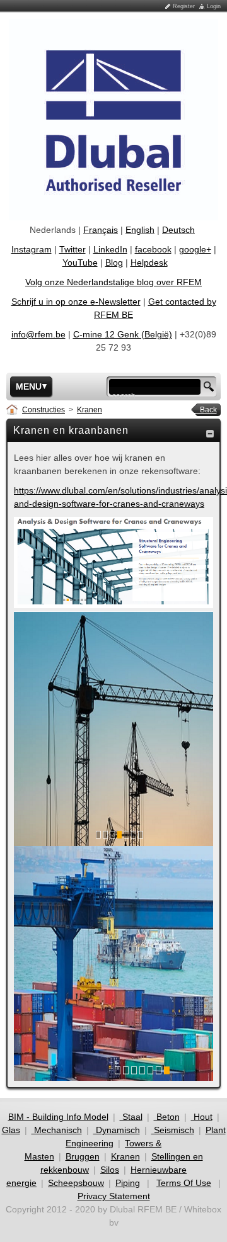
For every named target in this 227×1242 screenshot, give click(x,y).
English (139, 230)
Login (214, 6)
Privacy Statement (114, 1196)
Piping (127, 1183)
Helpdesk (149, 262)
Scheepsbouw (76, 1183)
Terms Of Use (183, 1183)
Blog (114, 262)
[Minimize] (210, 433)
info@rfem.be (38, 334)
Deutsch (178, 230)
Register (184, 6)
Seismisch (172, 1130)
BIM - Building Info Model (58, 1117)
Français (100, 230)
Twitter (72, 249)
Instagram (31, 249)
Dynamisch (116, 1130)
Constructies (43, 409)
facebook (153, 249)
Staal (131, 1117)
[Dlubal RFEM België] (113, 119)
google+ (195, 249)
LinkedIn (110, 249)
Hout (201, 1117)
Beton (167, 1117)
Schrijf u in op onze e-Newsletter (76, 301)
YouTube (80, 262)
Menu (29, 386)
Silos (109, 1170)
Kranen (89, 409)
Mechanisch (57, 1130)
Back (204, 409)
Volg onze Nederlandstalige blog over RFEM (113, 282)
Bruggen (83, 1156)
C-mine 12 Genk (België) (122, 334)
